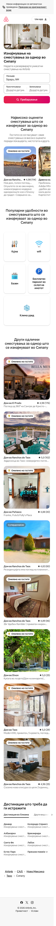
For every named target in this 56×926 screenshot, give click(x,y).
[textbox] (15, 90)
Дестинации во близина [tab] (16, 814)
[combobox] (26, 79)
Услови (34, 911)
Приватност (22, 911)
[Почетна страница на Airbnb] (6, 19)
